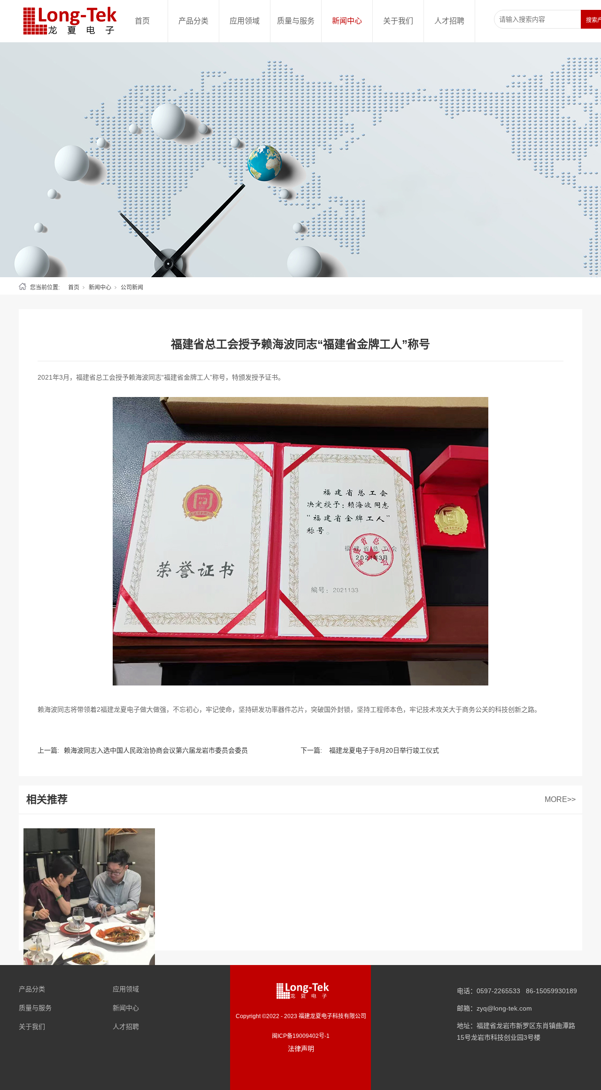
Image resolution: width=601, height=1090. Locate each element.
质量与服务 (296, 21)
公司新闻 (132, 287)
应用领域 (245, 21)
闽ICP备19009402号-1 (301, 1036)
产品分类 (193, 21)
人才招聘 (449, 21)
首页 (142, 21)
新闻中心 (347, 21)
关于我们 (398, 21)
